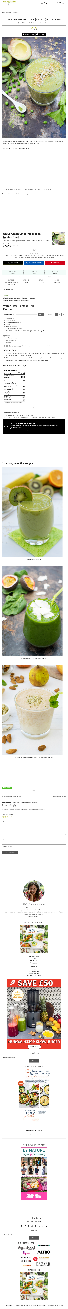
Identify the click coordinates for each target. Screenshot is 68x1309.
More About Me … (34, 916)
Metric (41, 314)
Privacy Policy (47, 1305)
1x (56, 314)
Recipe (15, 12)
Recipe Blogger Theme (23, 1305)
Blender (6, 295)
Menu (63, 3)
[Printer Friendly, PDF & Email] (7, 787)
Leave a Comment (45, 23)
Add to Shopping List (35, 262)
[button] (31, 28)
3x (63, 314)
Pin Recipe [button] (56, 262)
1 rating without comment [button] (29, 802)
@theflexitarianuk (16, 428)
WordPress (55, 1305)
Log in (61, 1305)
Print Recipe (41, 34)
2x (60, 314)
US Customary (49, 314)
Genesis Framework (36, 1305)
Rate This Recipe (7, 814)
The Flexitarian (7, 12)
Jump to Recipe (29, 34)
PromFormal (34, 1135)
